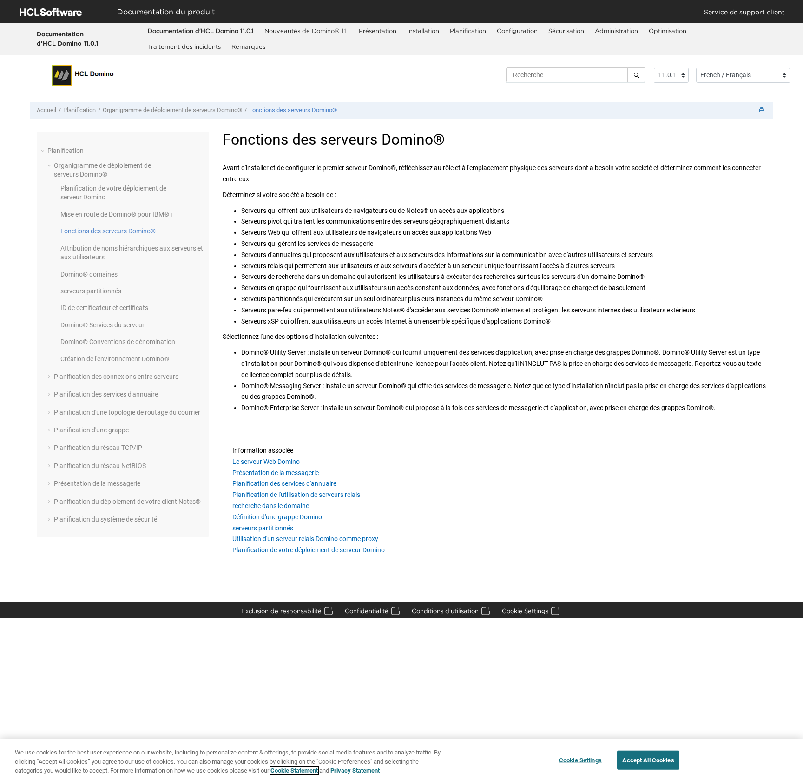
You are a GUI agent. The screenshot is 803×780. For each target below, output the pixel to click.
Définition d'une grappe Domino (277, 517)
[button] (43, 150)
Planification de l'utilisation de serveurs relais (296, 494)
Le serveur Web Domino (266, 461)
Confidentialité (366, 611)
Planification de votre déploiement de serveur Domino (308, 550)
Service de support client (744, 11)
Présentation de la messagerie (97, 483)
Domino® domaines (89, 274)
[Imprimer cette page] (763, 110)
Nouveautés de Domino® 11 (306, 30)
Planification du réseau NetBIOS (100, 465)
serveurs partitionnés (90, 291)
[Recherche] (636, 74)
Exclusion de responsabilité (281, 611)
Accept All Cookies (648, 759)
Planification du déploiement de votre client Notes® (127, 501)
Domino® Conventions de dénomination (117, 341)
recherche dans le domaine (270, 505)
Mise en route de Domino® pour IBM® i (116, 214)
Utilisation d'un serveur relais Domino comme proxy (305, 538)
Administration (616, 30)
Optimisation (667, 30)
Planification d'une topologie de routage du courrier (127, 412)
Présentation (377, 30)
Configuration (517, 30)
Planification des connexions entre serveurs (116, 376)
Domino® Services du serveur (102, 325)
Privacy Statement (355, 770)
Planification (468, 30)
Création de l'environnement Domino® (114, 359)
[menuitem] (200, 31)
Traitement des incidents (184, 46)
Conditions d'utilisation (445, 611)
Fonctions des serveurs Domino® (293, 109)
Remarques (248, 46)
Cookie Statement (294, 770)
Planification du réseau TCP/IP (98, 447)
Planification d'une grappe (91, 430)
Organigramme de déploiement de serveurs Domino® (172, 109)
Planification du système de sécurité (105, 519)
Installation (423, 30)
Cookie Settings (525, 611)
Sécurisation (566, 30)
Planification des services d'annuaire (106, 394)
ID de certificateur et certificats (104, 307)
